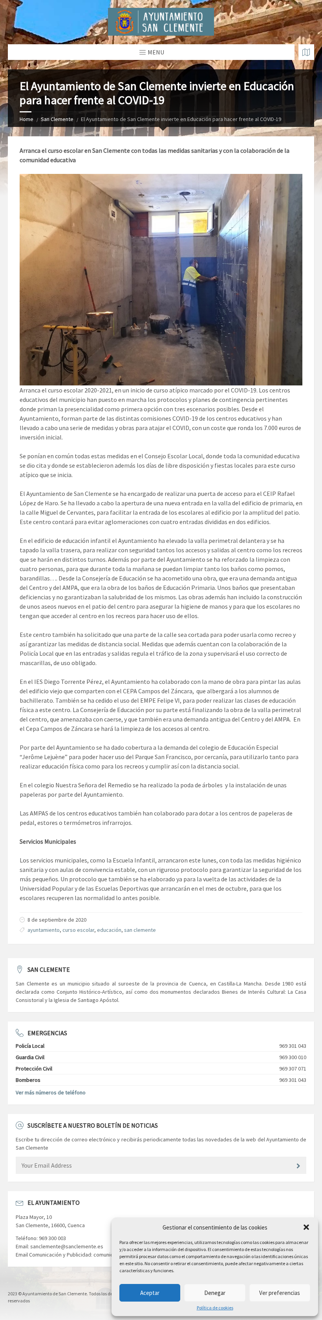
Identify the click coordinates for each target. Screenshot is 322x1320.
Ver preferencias (279, 1292)
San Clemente (57, 119)
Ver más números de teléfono (51, 1092)
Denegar (214, 1292)
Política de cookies (215, 1308)
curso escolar (78, 929)
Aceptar (149, 1292)
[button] (306, 1227)
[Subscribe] (298, 1166)
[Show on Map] (306, 52)
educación (109, 929)
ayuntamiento (43, 929)
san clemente (140, 929)
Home (26, 119)
